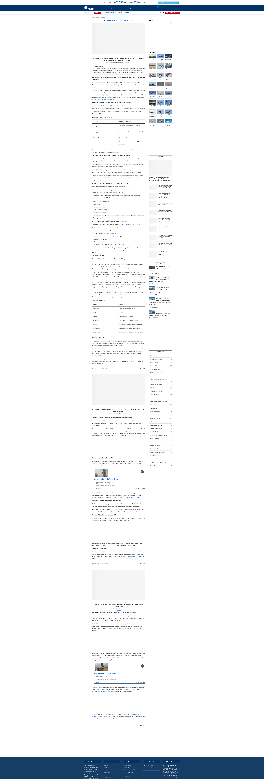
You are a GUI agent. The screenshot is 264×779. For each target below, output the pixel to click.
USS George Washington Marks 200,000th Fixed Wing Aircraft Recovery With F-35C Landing (165, 186)
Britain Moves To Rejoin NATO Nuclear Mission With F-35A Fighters (164, 220)
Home (105, 2)
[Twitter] (162, 12)
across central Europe (134, 497)
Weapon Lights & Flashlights (161, 465)
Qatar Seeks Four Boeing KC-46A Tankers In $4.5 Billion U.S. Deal (165, 211)
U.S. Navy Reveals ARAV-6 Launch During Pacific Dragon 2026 (164, 228)
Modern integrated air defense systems (101, 158)
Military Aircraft (161, 421)
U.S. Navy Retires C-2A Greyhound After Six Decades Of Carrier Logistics (165, 203)
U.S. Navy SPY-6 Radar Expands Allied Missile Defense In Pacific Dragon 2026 (165, 245)
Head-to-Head (161, 408)
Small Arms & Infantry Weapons (161, 442)
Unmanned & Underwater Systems (161, 462)
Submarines (161, 455)
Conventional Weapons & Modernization (161, 379)
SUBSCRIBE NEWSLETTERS (173, 12)
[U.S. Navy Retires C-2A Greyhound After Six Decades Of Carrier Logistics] (153, 204)
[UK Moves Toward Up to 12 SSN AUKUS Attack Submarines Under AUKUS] (153, 237)
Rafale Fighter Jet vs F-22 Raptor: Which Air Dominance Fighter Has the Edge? (160, 290)
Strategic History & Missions (161, 452)
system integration (113, 520)
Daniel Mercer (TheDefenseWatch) (117, 62)
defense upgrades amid (104, 691)
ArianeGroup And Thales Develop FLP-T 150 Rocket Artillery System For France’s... (122, 12)
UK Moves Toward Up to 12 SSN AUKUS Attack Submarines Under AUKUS (165, 236)
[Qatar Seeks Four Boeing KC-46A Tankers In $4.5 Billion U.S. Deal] (153, 212)
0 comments (104, 368)
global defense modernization (128, 224)
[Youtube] (163, 12)
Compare (139, 2)
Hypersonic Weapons (161, 411)
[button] (102, 13)
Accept (153, 777)
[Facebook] (160, 12)
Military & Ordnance (112, 8)
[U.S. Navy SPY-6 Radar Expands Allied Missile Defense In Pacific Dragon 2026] (153, 245)
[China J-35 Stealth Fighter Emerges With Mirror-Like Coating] (153, 254)
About (109, 2)
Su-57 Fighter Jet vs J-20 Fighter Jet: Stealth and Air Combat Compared (159, 269)
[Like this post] (138, 368)
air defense (128, 687)
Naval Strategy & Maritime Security (161, 435)
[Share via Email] (144, 368)
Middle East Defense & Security (161, 415)
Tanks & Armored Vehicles (161, 459)
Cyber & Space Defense (135, 8)
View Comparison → (154, 273)
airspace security (125, 718)
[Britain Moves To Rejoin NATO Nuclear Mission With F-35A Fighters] (153, 220)
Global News (155, 8)
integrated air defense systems (104, 99)
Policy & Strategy (147, 8)
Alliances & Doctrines (161, 369)
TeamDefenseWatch (117, 413)
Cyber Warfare (161, 388)
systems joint (113, 545)
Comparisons (132, 2)
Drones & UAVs (161, 398)
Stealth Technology (161, 448)
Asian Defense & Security (161, 376)
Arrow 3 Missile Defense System (106, 479)
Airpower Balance (161, 366)
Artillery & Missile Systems (161, 372)
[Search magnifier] (178, 3)
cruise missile (132, 511)
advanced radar (137, 628)
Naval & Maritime (123, 8)
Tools (145, 2)
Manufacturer (123, 2)
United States (130, 463)
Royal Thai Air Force (132, 657)
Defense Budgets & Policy (161, 391)
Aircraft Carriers (161, 362)
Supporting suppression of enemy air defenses (105, 236)
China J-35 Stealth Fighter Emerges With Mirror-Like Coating (163, 253)
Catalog (116, 2)
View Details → (98, 488)
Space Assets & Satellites (161, 445)
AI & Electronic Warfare (161, 359)
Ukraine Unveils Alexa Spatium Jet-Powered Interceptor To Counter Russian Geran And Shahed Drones (159, 178)
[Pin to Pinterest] (143, 368)
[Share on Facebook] (140, 368)
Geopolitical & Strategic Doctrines (161, 401)
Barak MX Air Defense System (105, 673)
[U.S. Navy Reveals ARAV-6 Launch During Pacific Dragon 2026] (153, 229)
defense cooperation (134, 554)
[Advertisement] (118, 447)
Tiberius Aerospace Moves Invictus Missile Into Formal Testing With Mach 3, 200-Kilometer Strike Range (164, 195)
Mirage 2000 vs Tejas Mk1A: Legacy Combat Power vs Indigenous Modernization (160, 279)
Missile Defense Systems (161, 425)
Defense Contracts (161, 394)
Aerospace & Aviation (101, 8)
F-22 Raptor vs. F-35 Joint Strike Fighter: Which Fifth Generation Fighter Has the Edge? (159, 313)
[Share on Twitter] (141, 368)
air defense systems (130, 284)
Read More (159, 777)
